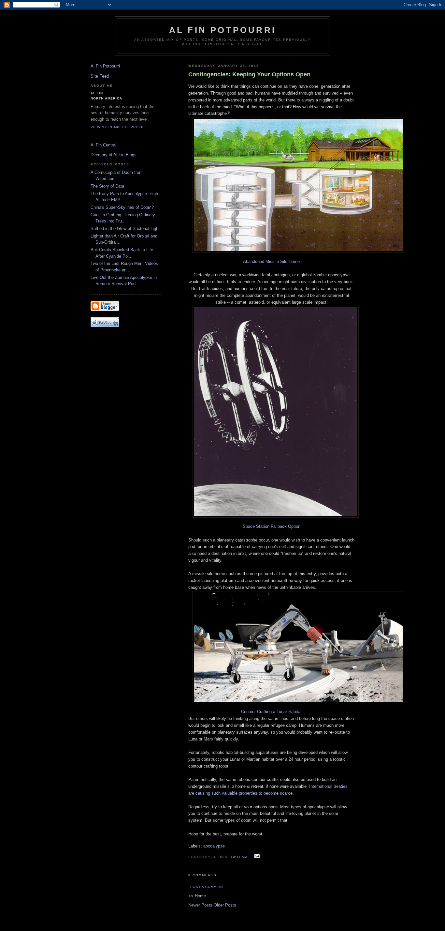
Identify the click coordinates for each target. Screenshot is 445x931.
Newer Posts (201, 905)
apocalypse (214, 846)
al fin (97, 93)
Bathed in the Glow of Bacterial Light (125, 228)
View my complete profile (119, 127)
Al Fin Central (103, 145)
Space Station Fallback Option (271, 526)
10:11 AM (239, 857)
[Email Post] (256, 856)
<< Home (197, 895)
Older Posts (225, 905)
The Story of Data (107, 186)
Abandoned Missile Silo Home (271, 261)
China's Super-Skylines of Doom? (122, 207)
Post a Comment (207, 887)
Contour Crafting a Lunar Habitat (271, 711)
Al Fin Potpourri (222, 30)
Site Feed (100, 76)
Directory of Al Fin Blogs (113, 154)
